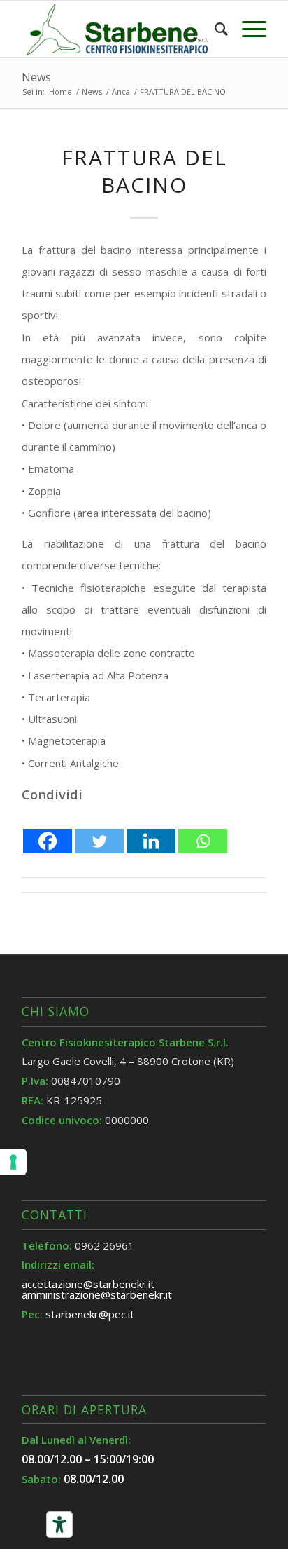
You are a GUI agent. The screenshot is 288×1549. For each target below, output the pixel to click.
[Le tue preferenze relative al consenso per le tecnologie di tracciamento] (13, 1162)
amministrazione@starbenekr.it (97, 1294)
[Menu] (247, 29)
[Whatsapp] (202, 830)
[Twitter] (99, 830)
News (36, 77)
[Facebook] (47, 830)
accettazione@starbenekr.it (88, 1284)
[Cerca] (214, 29)
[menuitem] (214, 29)
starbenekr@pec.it (89, 1314)
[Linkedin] (151, 830)
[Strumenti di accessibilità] (59, 1524)
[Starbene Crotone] (119, 29)
